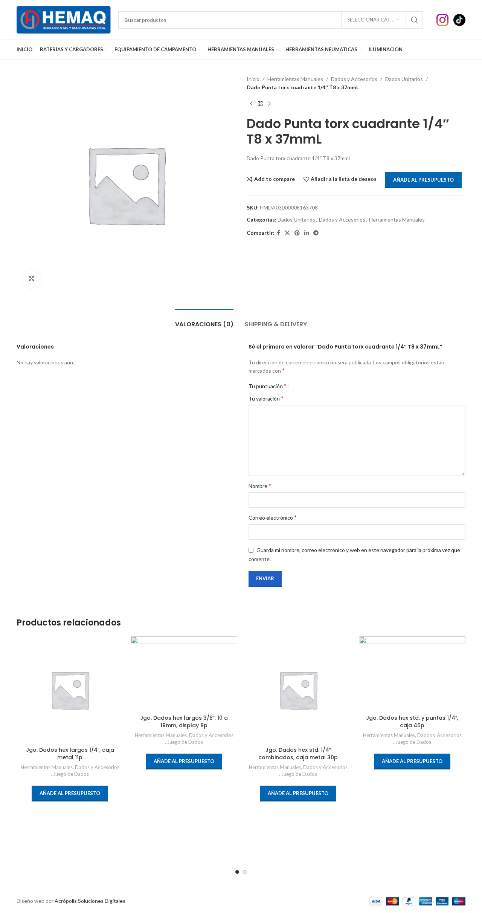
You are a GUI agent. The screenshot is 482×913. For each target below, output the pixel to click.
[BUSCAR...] (414, 20)
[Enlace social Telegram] (316, 233)
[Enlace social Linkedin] (306, 233)
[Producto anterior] (251, 104)
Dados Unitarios (404, 79)
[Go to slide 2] (245, 872)
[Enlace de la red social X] (287, 233)
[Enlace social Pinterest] (297, 233)
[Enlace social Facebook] (278, 233)
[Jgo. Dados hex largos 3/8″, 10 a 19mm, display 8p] (184, 673)
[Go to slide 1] (237, 872)
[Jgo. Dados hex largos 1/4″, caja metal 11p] (70, 689)
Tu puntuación (268, 386)
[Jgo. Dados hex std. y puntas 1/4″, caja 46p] (412, 673)
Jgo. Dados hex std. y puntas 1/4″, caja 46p (412, 721)
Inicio (253, 79)
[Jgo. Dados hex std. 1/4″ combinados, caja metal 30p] (298, 689)
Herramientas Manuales (295, 79)
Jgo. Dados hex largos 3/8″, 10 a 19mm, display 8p (184, 721)
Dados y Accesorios (354, 79)
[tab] (204, 320)
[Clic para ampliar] (31, 278)
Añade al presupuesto (423, 180)
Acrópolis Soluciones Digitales (90, 901)
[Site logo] (64, 19)
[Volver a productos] (260, 104)
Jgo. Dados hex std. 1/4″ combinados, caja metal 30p (298, 753)
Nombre (260, 485)
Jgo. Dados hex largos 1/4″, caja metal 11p (70, 753)
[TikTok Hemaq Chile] (459, 19)
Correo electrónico (273, 517)
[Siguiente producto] (269, 104)
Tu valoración (266, 398)
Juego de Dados (71, 774)
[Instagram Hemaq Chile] (444, 19)
